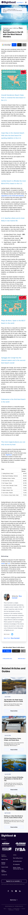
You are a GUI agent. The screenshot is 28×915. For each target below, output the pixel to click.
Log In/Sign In (20, 2)
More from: (11, 638)
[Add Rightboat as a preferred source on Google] (6, 44)
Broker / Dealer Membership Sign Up (18, 868)
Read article (14, 711)
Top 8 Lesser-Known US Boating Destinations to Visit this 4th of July (13, 778)
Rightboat (9, 455)
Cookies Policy (16, 908)
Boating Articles (3, 863)
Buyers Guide (4, 867)
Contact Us (4, 874)
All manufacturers (17, 861)
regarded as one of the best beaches (12, 195)
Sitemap (17, 909)
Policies (9, 908)
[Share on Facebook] (14, 44)
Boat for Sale (4, 859)
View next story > (22, 658)
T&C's (5, 908)
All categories (16, 864)
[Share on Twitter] (19, 44)
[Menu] (26, 2)
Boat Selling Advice (18, 858)
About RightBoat (3, 871)
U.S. (9, 563)
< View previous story (7, 658)
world (3, 563)
